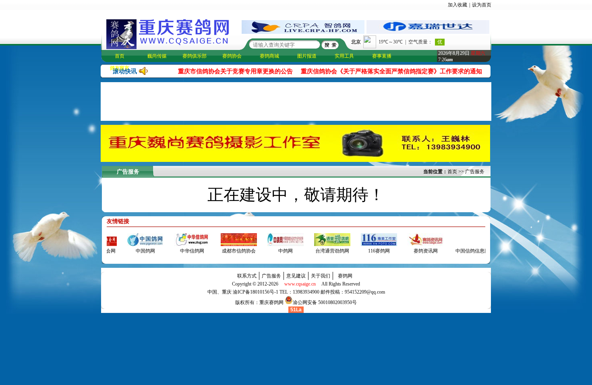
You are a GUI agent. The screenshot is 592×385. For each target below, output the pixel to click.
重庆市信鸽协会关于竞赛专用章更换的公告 (228, 71)
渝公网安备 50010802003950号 (325, 302)
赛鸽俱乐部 (194, 56)
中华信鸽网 (202, 251)
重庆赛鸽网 (271, 302)
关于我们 (320, 276)
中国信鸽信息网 (482, 251)
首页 (119, 56)
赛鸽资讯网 (436, 251)
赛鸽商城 (269, 56)
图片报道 (307, 56)
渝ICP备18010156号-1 (255, 292)
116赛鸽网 (389, 251)
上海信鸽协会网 (109, 251)
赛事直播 (381, 56)
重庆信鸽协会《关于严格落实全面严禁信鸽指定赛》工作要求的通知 (384, 71)
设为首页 (481, 5)
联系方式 (247, 276)
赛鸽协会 (232, 56)
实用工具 (344, 56)
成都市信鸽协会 (249, 251)
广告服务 (474, 171)
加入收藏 (457, 5)
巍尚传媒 (157, 56)
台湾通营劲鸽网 (342, 251)
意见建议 (296, 276)
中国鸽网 (155, 251)
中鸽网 (295, 251)
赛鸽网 (345, 276)
